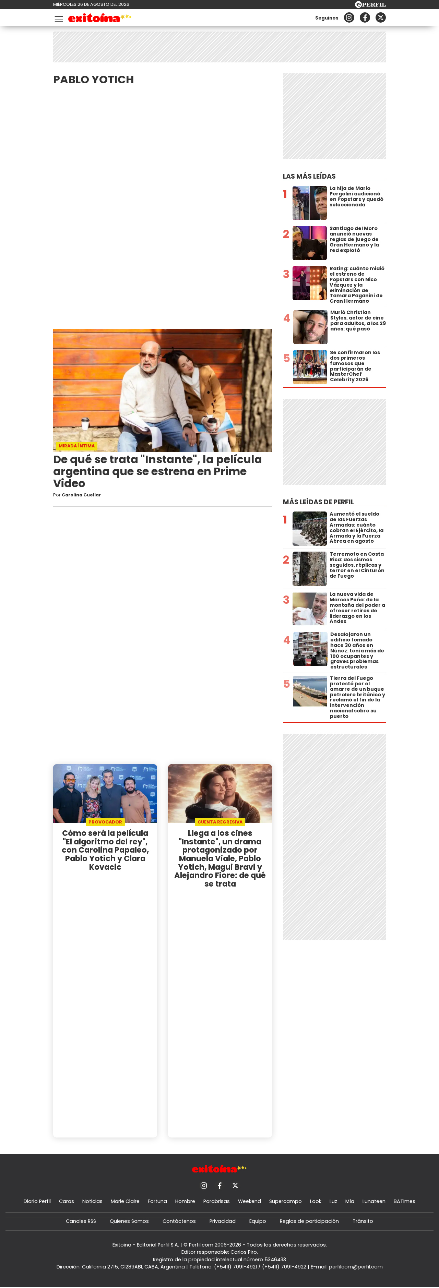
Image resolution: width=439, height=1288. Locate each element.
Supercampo (285, 1201)
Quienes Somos (129, 1221)
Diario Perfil (37, 1201)
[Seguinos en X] (381, 17)
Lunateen (374, 1201)
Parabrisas (216, 1201)
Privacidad (223, 1221)
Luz (333, 1201)
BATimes (404, 1201)
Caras (66, 1201)
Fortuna (157, 1201)
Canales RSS (81, 1221)
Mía (349, 1201)
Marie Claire (125, 1201)
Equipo (257, 1221)
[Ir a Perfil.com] (370, 6)
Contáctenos (179, 1221)
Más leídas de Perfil (318, 502)
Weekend (249, 1201)
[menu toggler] (58, 17)
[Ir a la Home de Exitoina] (100, 19)
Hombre (185, 1201)
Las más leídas (309, 176)
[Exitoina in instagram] (349, 17)
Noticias (92, 1201)
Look (315, 1201)
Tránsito (363, 1221)
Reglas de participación (309, 1221)
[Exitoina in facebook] (365, 17)
